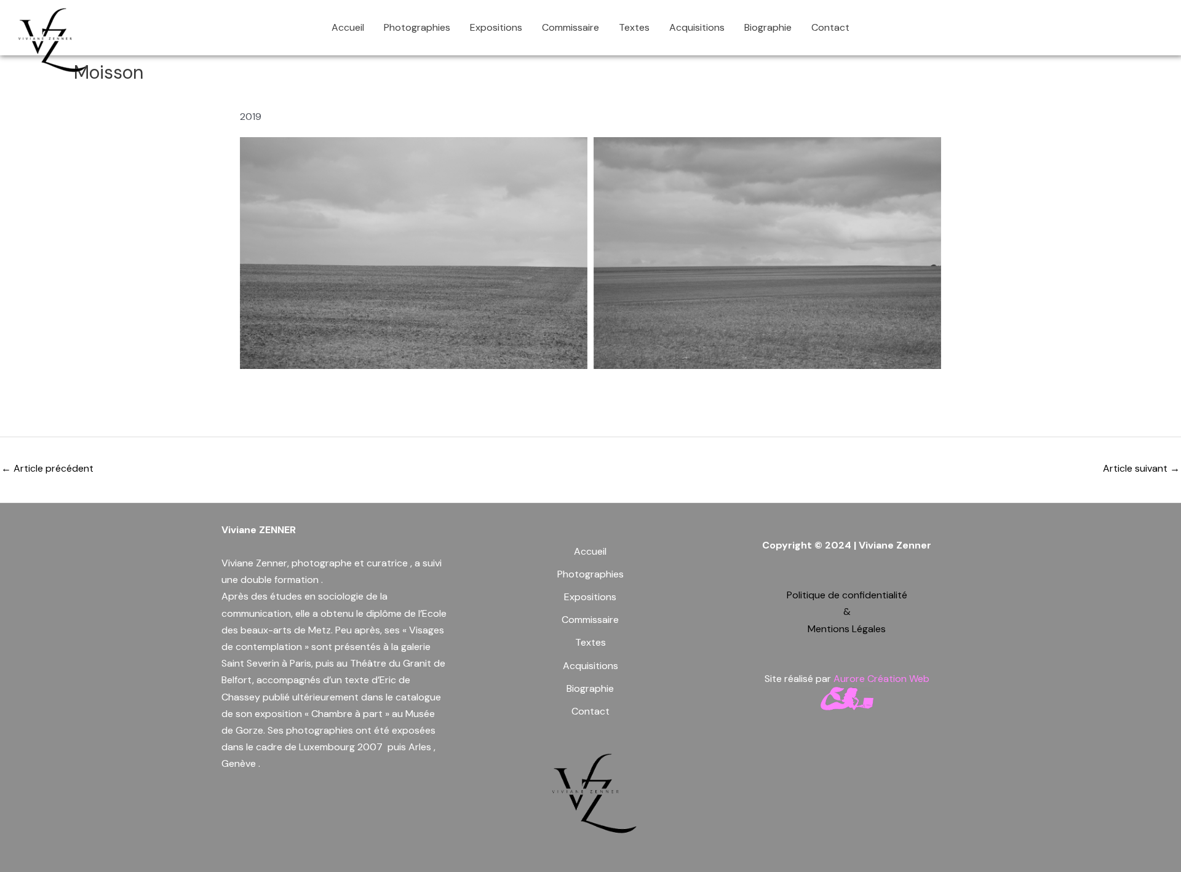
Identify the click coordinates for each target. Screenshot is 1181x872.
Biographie (768, 27)
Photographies (417, 27)
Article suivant (1141, 468)
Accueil (348, 27)
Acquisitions (697, 27)
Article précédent (47, 468)
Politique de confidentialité (847, 595)
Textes (634, 27)
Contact (830, 27)
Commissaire (570, 27)
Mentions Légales (847, 628)
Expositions (496, 27)
